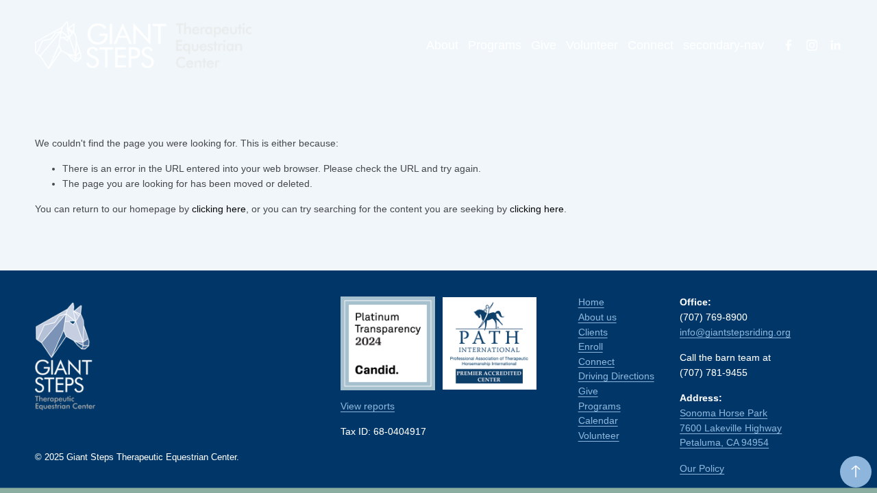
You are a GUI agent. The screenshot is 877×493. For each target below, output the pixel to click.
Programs (494, 45)
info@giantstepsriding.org (735, 332)
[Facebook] (788, 45)
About (442, 45)
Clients (593, 332)
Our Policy (702, 468)
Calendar (598, 420)
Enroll (590, 346)
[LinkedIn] (835, 45)
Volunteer (592, 45)
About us (597, 317)
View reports (368, 406)
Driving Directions (616, 375)
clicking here (219, 208)
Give (543, 45)
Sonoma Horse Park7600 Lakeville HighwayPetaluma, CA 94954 (731, 427)
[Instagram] (812, 45)
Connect (651, 45)
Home (591, 301)
